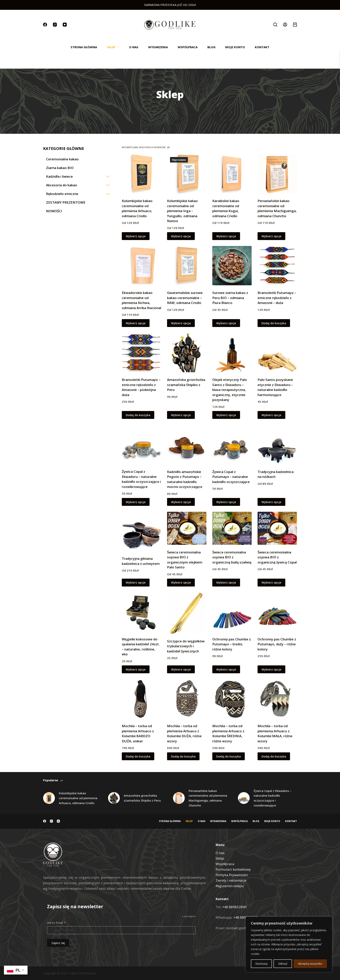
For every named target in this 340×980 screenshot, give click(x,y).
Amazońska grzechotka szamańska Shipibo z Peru (186, 384)
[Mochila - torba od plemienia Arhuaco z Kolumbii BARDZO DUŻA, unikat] (141, 699)
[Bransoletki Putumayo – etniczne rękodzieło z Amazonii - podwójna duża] (141, 352)
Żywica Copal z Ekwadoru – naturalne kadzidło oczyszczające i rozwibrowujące (272, 798)
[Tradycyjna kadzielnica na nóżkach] (277, 444)
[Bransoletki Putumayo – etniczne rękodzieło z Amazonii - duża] (277, 265)
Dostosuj (261, 963)
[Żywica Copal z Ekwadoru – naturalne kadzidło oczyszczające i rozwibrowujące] (244, 798)
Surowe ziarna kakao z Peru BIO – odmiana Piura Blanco (230, 297)
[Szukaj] (275, 25)
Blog (211, 47)
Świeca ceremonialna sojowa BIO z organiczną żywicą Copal (277, 557)
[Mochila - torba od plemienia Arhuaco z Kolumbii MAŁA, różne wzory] (277, 699)
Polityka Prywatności (232, 875)
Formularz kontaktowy (233, 869)
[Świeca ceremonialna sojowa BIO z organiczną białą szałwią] (232, 528)
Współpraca (188, 47)
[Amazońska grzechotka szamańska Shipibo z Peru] (186, 352)
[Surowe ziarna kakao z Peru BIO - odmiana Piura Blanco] (232, 265)
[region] (289, 944)
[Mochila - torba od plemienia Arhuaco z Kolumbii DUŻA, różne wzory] (186, 699)
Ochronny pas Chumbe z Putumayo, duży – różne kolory (277, 644)
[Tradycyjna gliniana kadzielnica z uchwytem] (141, 531)
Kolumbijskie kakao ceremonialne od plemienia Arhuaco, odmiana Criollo (78, 798)
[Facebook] (45, 25)
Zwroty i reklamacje (231, 880)
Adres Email (56, 923)
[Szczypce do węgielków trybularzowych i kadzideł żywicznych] (186, 613)
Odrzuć (282, 963)
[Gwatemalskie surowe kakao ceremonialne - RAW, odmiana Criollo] (186, 265)
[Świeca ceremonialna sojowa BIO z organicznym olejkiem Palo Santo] (186, 528)
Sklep (111, 47)
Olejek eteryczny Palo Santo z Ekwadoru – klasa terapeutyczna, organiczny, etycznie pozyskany (229, 389)
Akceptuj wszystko (310, 963)
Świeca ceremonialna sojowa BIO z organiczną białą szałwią (231, 557)
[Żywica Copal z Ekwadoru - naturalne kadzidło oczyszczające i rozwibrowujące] (141, 444)
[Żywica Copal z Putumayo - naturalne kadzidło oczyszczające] (232, 444)
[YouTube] (65, 25)
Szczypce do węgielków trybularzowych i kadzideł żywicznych (186, 646)
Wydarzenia (158, 47)
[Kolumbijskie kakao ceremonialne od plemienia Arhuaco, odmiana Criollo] (141, 173)
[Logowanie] (285, 25)
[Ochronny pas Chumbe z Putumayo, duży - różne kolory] (277, 612)
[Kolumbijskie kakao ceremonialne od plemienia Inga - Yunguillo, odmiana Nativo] (186, 173)
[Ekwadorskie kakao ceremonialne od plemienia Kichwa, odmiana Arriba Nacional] (141, 265)
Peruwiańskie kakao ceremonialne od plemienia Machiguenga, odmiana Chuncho (208, 798)
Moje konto (235, 47)
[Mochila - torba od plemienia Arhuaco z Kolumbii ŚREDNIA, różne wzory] (232, 699)
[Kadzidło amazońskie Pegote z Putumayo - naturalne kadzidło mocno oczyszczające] (186, 444)
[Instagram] (55, 25)
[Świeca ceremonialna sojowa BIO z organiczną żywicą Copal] (277, 528)
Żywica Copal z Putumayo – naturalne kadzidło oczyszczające (231, 476)
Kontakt (262, 47)
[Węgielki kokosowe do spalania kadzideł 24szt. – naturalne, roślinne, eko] (141, 612)
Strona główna (84, 47)
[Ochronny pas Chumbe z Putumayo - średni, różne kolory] (232, 612)
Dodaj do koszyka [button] (273, 323)
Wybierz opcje (136, 236)
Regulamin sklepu (230, 886)
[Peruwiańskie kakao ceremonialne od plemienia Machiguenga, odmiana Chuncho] (277, 173)
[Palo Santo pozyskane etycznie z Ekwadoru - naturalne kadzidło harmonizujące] (277, 352)
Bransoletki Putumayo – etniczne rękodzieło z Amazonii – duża (277, 297)
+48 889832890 (234, 907)
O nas (133, 47)
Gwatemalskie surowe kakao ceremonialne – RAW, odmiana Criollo (185, 297)
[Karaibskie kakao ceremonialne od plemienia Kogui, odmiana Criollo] (232, 173)
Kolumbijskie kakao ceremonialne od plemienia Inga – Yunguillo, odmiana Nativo (182, 211)
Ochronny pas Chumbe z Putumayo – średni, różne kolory (231, 644)
